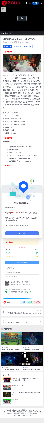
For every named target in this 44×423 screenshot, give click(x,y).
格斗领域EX (15, 400)
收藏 (30, 302)
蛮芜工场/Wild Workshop (11, 349)
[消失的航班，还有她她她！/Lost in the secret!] (32, 339)
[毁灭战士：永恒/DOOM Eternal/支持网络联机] (7, 394)
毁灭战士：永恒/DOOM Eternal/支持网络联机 (26, 393)
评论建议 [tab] (29, 46)
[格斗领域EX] (7, 401)
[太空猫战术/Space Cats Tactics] (11, 359)
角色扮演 (16, 42)
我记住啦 (22, 233)
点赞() (38, 302)
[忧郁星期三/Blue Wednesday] (32, 359)
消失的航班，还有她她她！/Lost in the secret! (32, 350)
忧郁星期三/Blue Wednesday (32, 370)
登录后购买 (23, 262)
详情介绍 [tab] (8, 46)
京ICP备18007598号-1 (17, 416)
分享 (24, 302)
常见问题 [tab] (18, 46)
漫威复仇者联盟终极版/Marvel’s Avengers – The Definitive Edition (26, 379)
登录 (36, 3)
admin (9, 302)
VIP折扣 (23, 247)
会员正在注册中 (28, 416)
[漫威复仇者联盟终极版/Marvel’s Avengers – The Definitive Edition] (7, 380)
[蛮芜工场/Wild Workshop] (11, 339)
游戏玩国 (22, 410)
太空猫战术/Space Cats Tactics (11, 370)
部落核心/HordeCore (18, 385)
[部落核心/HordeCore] (7, 387)
